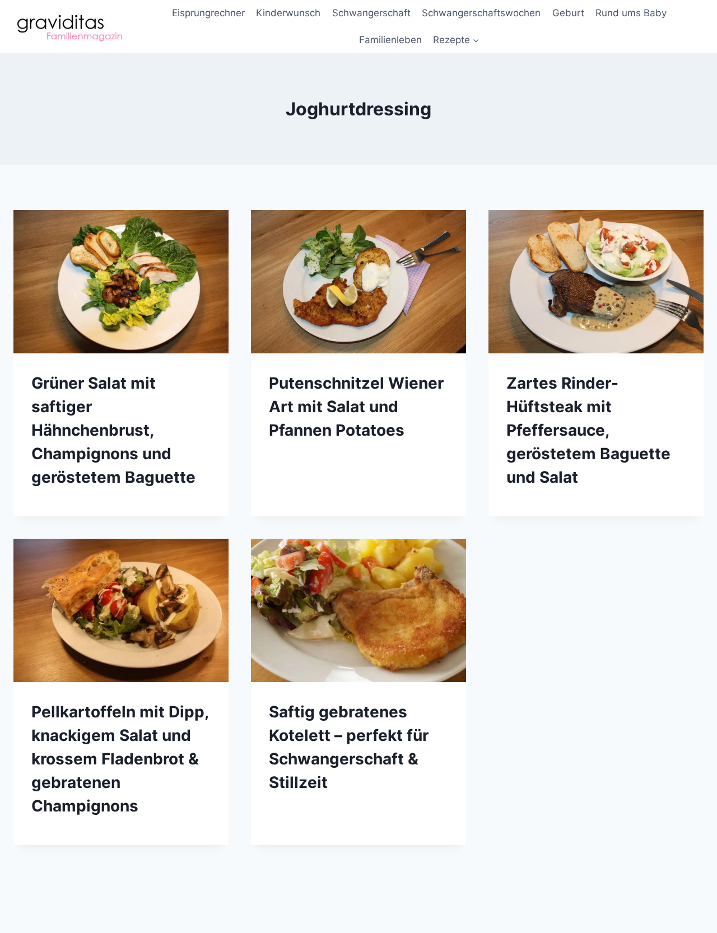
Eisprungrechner (208, 12)
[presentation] (121, 281)
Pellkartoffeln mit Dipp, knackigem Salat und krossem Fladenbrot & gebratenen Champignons (119, 758)
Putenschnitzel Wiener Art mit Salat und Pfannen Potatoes (356, 407)
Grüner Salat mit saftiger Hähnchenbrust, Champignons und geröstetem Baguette (113, 430)
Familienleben (390, 39)
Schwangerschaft (371, 12)
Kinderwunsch (288, 12)
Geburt (568, 12)
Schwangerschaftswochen (481, 12)
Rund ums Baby (631, 12)
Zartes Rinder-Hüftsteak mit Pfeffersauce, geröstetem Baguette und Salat (588, 430)
